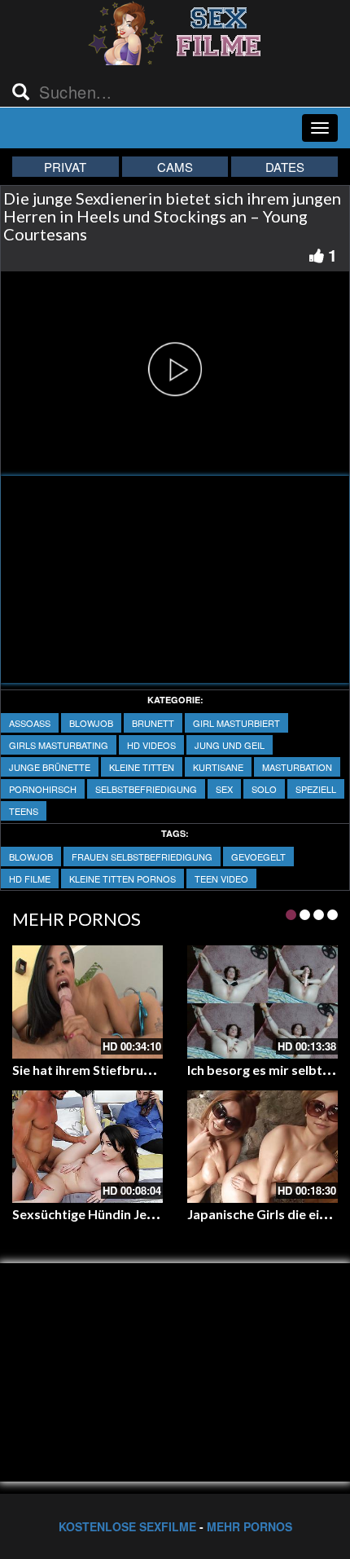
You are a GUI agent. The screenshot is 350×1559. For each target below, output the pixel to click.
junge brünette (49, 766)
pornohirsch (43, 788)
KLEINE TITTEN (141, 766)
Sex (224, 788)
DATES (284, 166)
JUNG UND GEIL (230, 744)
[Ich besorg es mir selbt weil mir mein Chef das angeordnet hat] (262, 1002)
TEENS (23, 810)
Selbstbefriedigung (146, 788)
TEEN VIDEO (221, 878)
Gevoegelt (258, 856)
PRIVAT (65, 166)
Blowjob (91, 722)
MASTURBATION (297, 766)
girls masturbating (58, 744)
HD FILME (29, 878)
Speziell (315, 788)
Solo (264, 788)
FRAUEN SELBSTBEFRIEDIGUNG (142, 856)
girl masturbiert (236, 722)
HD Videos (151, 744)
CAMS (175, 166)
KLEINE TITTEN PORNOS (122, 878)
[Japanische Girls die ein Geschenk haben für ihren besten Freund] (262, 1147)
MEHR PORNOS (249, 1526)
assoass (29, 722)
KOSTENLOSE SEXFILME (127, 1526)
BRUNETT (153, 722)
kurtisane (218, 766)
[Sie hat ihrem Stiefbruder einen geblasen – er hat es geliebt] (87, 1002)
